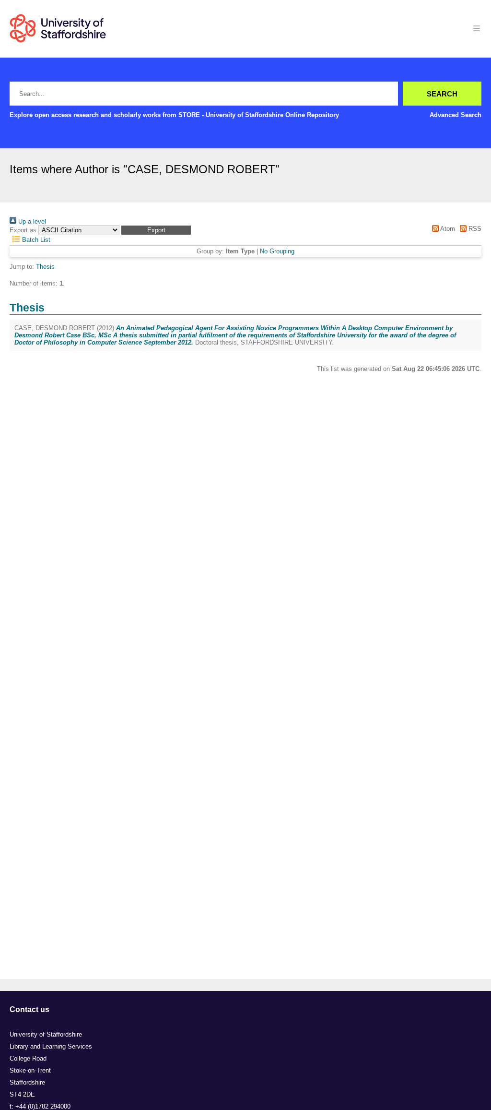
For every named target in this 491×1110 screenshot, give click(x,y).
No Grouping (277, 251)
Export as (23, 230)
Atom (447, 228)
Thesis (45, 266)
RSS (474, 228)
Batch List (35, 239)
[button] (156, 230)
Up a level (31, 221)
